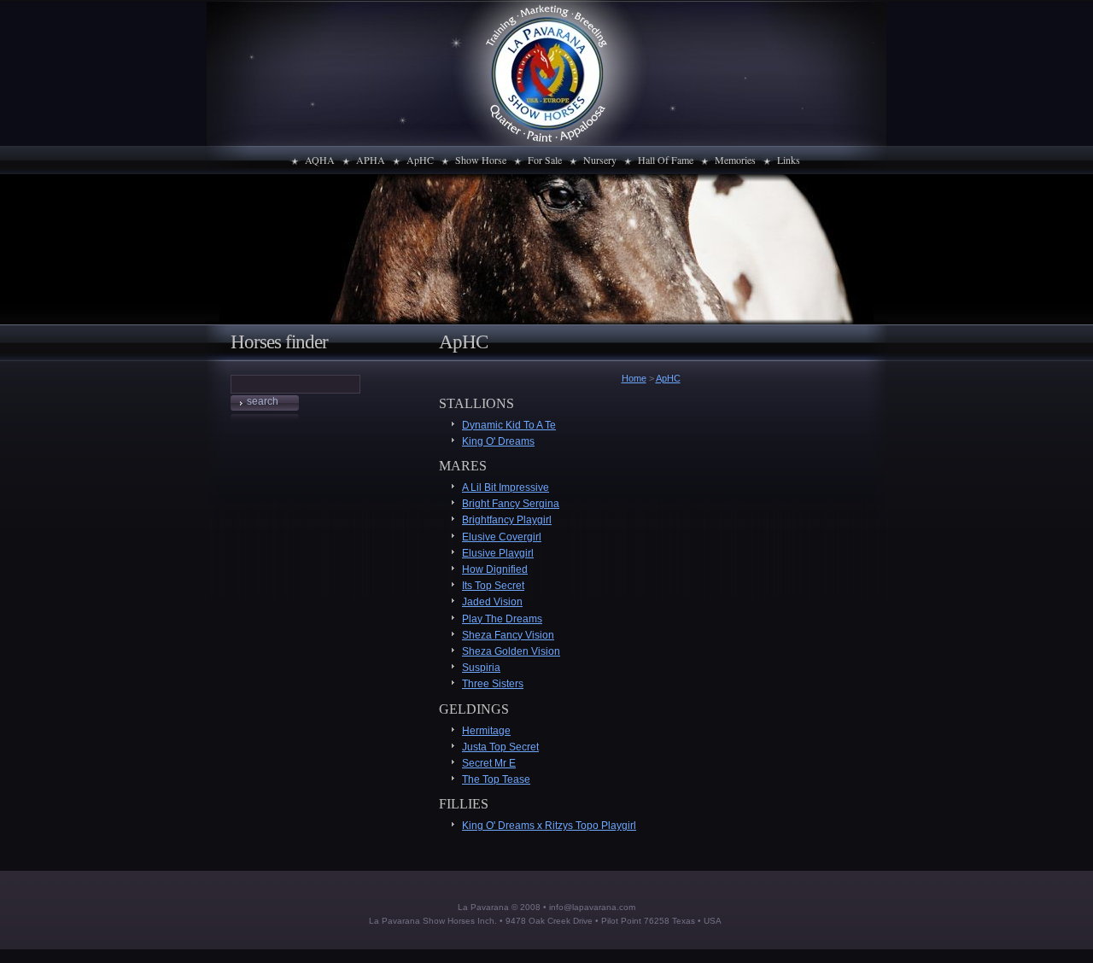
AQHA (320, 159)
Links (788, 159)
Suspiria (481, 668)
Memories (735, 159)
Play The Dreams (502, 619)
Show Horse (480, 159)
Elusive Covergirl (501, 537)
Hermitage (486, 731)
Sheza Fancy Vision (508, 635)
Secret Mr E (489, 763)
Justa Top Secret (500, 747)
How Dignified (495, 569)
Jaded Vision (492, 602)
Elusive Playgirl (498, 553)
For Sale (545, 159)
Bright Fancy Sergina (510, 504)
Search (262, 401)
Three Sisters (492, 684)
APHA (370, 159)
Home (634, 378)
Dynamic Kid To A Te (509, 425)
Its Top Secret (493, 586)
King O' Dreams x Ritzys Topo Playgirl (549, 826)
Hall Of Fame (665, 159)
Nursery (600, 159)
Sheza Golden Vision (511, 651)
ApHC (420, 159)
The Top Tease (496, 779)
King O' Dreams (498, 441)
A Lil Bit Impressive (505, 487)
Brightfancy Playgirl (507, 520)
